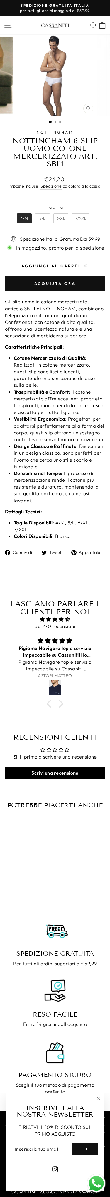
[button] (50, 704)
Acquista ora (55, 283)
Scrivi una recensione (55, 773)
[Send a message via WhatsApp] (96, 1183)
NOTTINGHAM (55, 132)
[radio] (24, 218)
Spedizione (51, 186)
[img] (55, 619)
